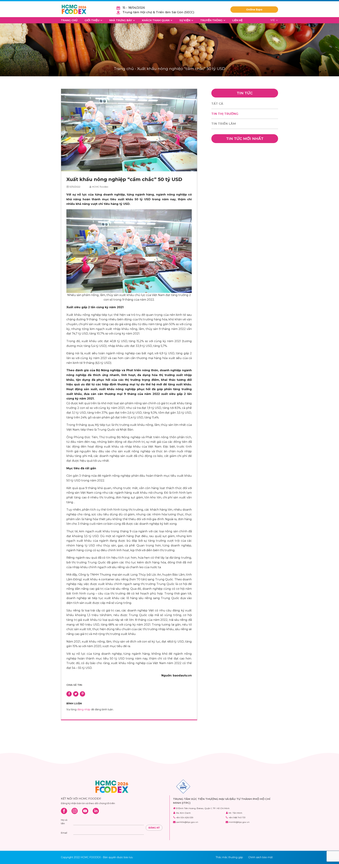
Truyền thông (211, 20)
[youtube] (85, 811)
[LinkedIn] (96, 811)
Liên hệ (237, 20)
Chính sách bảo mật (260, 857)
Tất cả (217, 103)
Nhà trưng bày (120, 20)
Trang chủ (69, 20)
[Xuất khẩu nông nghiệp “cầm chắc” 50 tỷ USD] (129, 130)
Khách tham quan (156, 20)
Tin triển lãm (223, 123)
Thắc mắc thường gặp (229, 857)
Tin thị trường (224, 114)
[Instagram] (75, 811)
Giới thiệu (92, 20)
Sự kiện (184, 20)
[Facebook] (64, 811)
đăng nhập (83, 709)
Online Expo (254, 9)
